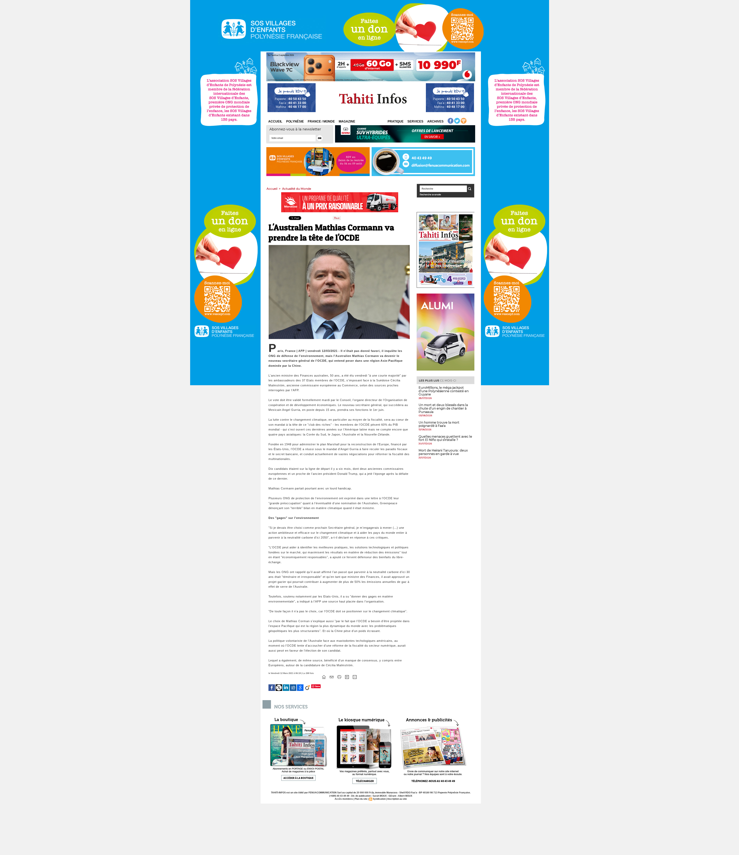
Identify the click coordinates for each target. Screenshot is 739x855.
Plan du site (361, 799)
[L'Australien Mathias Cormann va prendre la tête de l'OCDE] (339, 246)
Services (415, 121)
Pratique (396, 121)
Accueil (275, 121)
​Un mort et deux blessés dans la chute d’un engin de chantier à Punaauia (443, 408)
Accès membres (344, 799)
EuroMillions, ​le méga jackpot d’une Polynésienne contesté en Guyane (444, 391)
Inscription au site (397, 799)
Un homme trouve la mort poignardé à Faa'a (439, 424)
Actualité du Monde (296, 188)
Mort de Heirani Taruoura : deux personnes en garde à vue (443, 452)
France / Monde (321, 121)
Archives (435, 121)
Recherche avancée (430, 194)
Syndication (379, 799)
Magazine (347, 121)
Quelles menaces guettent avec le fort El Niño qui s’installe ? (445, 438)
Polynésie (295, 121)
